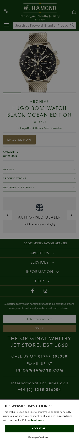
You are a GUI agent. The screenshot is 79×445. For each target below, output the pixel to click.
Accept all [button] (39, 428)
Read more (37, 420)
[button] (39, 437)
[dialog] (39, 422)
